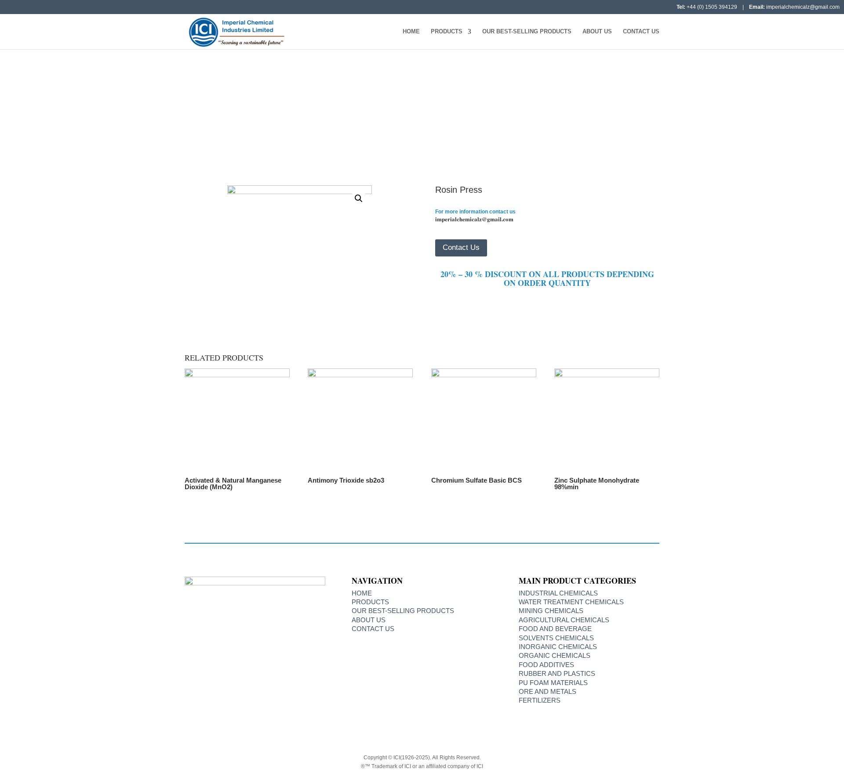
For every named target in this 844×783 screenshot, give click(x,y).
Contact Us (641, 32)
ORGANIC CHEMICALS (554, 655)
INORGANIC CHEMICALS (408, 122)
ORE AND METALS (547, 691)
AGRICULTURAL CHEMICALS (564, 620)
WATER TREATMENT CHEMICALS (571, 602)
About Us (597, 32)
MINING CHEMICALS (551, 610)
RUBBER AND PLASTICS (557, 673)
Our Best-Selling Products (526, 32)
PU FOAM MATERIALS (553, 682)
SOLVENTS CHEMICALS (556, 638)
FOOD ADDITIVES (546, 664)
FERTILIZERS (539, 700)
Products (446, 32)
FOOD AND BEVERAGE (555, 628)
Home (411, 32)
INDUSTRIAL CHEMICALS (558, 593)
